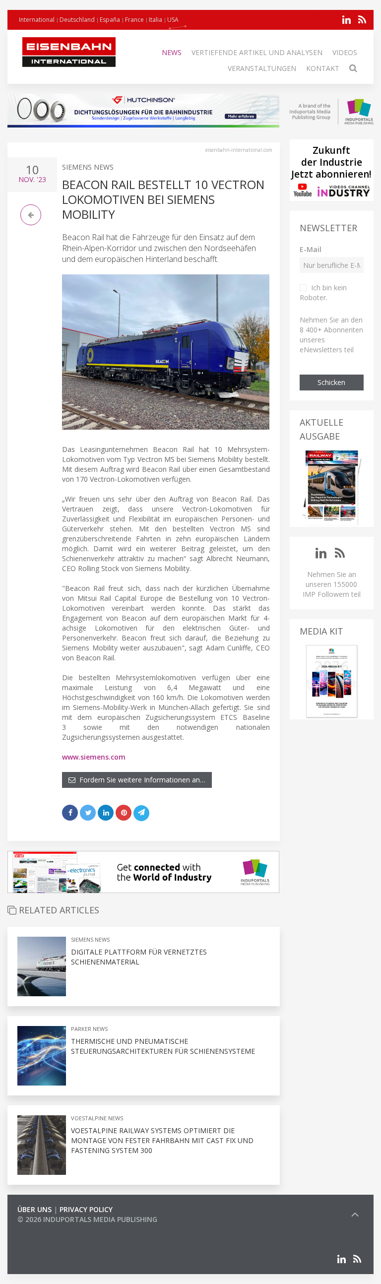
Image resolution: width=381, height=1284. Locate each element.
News (172, 52)
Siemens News (88, 167)
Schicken (331, 382)
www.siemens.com (94, 757)
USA (173, 19)
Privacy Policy (86, 1209)
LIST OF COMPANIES (51, 1229)
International (37, 19)
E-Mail (310, 249)
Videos (344, 52)
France (134, 19)
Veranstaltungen (262, 68)
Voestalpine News (97, 1118)
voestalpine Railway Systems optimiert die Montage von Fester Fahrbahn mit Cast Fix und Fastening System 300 (162, 1140)
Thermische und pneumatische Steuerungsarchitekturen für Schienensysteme (163, 1046)
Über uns (34, 1209)
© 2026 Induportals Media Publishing (87, 1219)
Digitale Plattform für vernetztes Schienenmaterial (139, 956)
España (110, 19)
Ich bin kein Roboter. (323, 292)
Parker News (89, 1028)
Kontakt (322, 68)
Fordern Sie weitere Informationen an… (140, 779)
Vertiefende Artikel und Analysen (256, 52)
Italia (155, 19)
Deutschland (77, 19)
